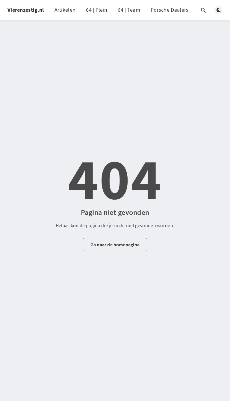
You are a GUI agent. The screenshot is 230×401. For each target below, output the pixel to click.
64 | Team (129, 9)
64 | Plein (96, 9)
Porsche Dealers (170, 9)
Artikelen (65, 9)
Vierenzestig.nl (25, 9)
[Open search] (203, 10)
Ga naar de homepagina (115, 245)
